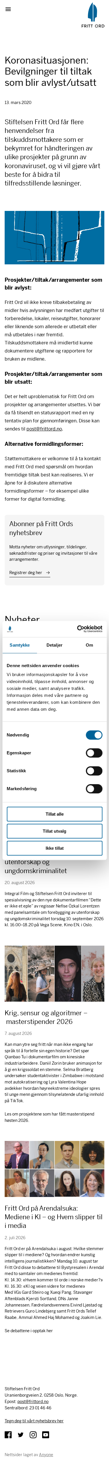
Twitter (20, 1434)
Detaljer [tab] (54, 645)
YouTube (45, 1434)
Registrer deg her (25, 572)
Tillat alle (55, 814)
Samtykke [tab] (20, 645)
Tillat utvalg (54, 831)
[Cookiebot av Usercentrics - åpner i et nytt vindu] (77, 629)
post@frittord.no (44, 429)
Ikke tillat (55, 848)
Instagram (33, 1434)
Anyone (46, 1454)
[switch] (94, 753)
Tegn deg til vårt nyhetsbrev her (34, 1421)
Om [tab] (89, 645)
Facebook (8, 1434)
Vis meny (10, 9)
